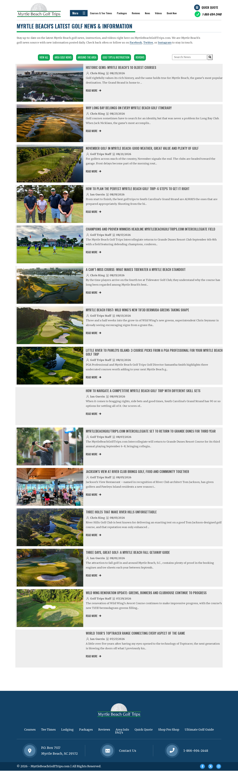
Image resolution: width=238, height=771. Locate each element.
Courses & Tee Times (101, 13)
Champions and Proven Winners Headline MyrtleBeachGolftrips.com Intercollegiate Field (150, 229)
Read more (91, 90)
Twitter (148, 42)
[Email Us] (107, 750)
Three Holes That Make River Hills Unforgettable (121, 512)
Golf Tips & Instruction (116, 57)
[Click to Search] (210, 57)
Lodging (67, 729)
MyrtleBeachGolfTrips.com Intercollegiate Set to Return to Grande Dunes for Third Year (151, 431)
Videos (158, 13)
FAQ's (119, 732)
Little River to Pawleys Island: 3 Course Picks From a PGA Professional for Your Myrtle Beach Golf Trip (154, 352)
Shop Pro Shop (168, 729)
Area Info (122, 729)
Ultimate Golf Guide (199, 729)
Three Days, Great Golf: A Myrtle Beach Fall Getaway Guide (128, 552)
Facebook (136, 42)
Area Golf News (63, 57)
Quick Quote (210, 7)
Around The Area (87, 57)
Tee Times (48, 729)
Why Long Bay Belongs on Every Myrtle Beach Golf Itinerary (129, 108)
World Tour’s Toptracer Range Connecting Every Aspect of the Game (135, 633)
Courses (30, 729)
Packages (122, 13)
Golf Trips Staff (100, 154)
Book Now (172, 13)
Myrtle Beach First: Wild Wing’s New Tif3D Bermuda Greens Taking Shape (137, 310)
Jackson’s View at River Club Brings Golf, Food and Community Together (137, 471)
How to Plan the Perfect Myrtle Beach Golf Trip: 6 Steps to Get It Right (137, 189)
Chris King (97, 73)
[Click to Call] (172, 751)
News (147, 13)
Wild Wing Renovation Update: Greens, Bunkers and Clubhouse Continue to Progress (146, 593)
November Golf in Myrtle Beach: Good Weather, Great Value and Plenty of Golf (142, 148)
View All (44, 57)
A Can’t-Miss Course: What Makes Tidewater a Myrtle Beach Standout (136, 269)
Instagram (164, 42)
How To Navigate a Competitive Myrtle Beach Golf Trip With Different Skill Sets (143, 391)
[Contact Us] (29, 750)
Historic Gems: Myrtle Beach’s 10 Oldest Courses (121, 67)
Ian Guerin (97, 194)
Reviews (136, 13)
